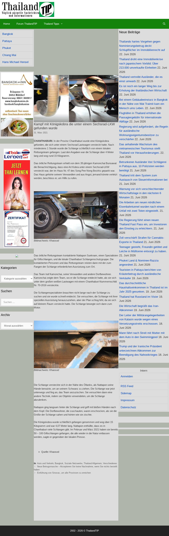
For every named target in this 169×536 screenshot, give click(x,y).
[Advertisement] (76, 52)
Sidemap (126, 393)
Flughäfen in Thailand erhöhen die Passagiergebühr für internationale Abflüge (140, 117)
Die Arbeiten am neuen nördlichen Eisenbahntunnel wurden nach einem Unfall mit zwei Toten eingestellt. (141, 206)
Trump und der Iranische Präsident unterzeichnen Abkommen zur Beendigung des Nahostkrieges (140, 350)
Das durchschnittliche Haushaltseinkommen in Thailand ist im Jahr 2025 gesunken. (143, 287)
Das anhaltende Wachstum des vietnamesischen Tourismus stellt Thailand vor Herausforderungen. (139, 148)
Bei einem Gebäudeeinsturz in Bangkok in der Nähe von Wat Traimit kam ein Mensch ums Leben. (143, 104)
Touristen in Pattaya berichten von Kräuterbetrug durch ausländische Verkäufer (140, 274)
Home (6, 23)
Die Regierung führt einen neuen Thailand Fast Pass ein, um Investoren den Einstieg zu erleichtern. (143, 224)
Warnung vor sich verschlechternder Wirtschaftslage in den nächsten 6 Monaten (141, 193)
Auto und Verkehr (45, 463)
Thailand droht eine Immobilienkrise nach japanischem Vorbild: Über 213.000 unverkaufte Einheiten (141, 63)
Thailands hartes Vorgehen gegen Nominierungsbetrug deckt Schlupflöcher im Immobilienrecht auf (142, 46)
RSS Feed (127, 386)
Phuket (6, 48)
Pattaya (7, 41)
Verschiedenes (110, 463)
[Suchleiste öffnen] (164, 24)
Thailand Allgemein (93, 463)
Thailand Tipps (51, 23)
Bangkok (59, 463)
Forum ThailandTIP (27, 23)
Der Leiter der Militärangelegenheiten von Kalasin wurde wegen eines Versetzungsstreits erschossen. (142, 319)
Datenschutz (128, 407)
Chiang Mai (9, 55)
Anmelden (127, 376)
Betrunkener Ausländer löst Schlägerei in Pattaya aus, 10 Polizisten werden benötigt (142, 166)
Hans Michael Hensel (15, 62)
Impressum (128, 400)
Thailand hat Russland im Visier (138, 296)
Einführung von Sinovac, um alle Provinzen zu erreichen (64, 473)
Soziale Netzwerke (73, 463)
